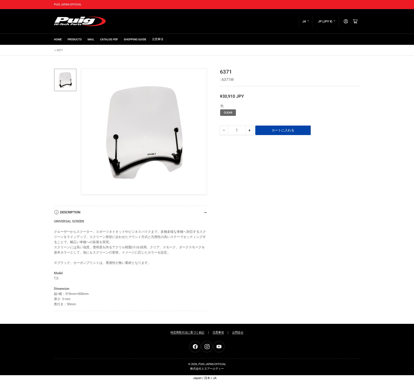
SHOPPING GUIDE (135, 39)
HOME (58, 39)
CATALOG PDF (109, 39)
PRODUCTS (74, 39)
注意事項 (157, 39)
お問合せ (237, 332)
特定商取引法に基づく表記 (187, 332)
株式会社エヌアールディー (207, 368)
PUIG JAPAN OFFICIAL (212, 364)
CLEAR (228, 112)
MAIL (91, 39)
